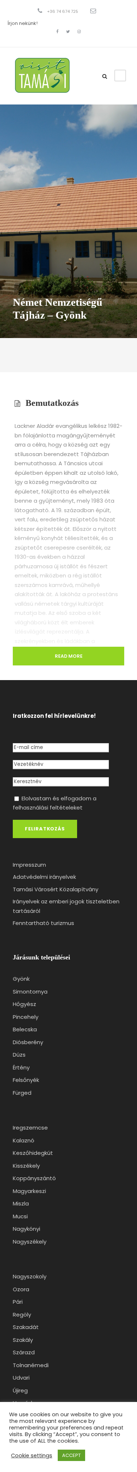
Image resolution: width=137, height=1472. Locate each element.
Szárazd (24, 1352)
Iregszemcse (30, 1127)
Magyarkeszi (29, 1191)
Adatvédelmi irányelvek (44, 877)
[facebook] (57, 31)
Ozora (21, 1289)
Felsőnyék (26, 1080)
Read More (69, 656)
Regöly (22, 1314)
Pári (18, 1302)
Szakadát (26, 1327)
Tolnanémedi (31, 1365)
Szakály (23, 1340)
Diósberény (28, 1042)
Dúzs (19, 1054)
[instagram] (79, 31)
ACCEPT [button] (71, 1455)
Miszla (21, 1203)
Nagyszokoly (29, 1276)
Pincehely (25, 1017)
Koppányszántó (34, 1178)
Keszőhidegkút (33, 1153)
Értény (21, 1067)
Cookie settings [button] (31, 1455)
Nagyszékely (29, 1241)
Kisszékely (26, 1166)
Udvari (21, 1377)
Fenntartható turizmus (43, 923)
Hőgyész (24, 1004)
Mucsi (20, 1216)
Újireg (20, 1390)
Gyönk (21, 979)
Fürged (22, 1093)
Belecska (25, 1029)
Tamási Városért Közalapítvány (55, 889)
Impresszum (29, 865)
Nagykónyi (26, 1229)
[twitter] (68, 31)
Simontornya (30, 991)
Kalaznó (23, 1140)
